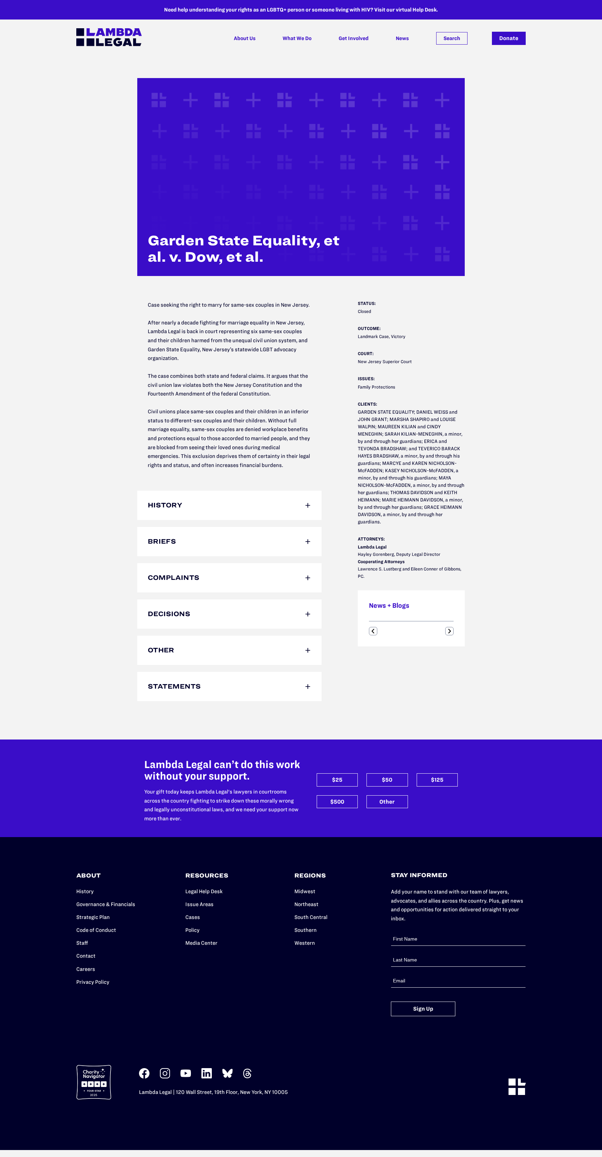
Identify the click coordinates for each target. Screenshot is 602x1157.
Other (387, 802)
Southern (305, 930)
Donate (508, 38)
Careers (85, 969)
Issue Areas (199, 904)
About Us (245, 38)
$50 (387, 780)
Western (304, 943)
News (402, 38)
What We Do (297, 38)
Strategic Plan (93, 917)
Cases (192, 917)
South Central (310, 917)
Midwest (304, 891)
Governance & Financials (105, 904)
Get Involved (354, 38)
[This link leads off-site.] (144, 1077)
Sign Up (423, 1009)
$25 (337, 780)
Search (451, 38)
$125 (437, 780)
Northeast (306, 904)
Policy (192, 930)
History (85, 891)
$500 (337, 802)
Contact (85, 956)
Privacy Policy (92, 982)
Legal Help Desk (204, 891)
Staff (82, 943)
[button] (373, 631)
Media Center (201, 943)
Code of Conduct (96, 930)
